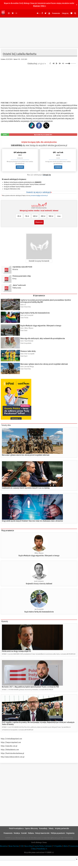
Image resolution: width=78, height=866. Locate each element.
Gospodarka (27, 343)
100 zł (35, 216)
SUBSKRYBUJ (16, 145)
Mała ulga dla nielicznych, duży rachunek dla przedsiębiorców (42, 338)
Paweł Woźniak (28, 341)
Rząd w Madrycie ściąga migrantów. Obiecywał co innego (40, 325)
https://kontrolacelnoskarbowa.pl (12, 753)
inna (58, 216)
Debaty (51, 828)
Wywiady (4, 621)
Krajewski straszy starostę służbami (39, 584)
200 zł (43, 216)
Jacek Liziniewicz (39, 581)
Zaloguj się (65, 13)
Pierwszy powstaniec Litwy (21, 276)
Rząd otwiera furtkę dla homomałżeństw (35, 313)
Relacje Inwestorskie (42, 833)
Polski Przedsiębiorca (16, 828)
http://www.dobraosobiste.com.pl (12, 757)
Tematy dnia (6, 425)
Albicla (65, 846)
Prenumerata (56, 13)
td (25, 305)
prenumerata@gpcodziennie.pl (39, 195)
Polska (26, 318)
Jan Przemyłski (28, 315)
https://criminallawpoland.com (11, 739)
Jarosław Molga (29, 367)
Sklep (34, 849)
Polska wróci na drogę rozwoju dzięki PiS (16, 651)
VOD (21, 846)
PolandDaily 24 (42, 849)
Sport (25, 356)
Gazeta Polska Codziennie (43, 846)
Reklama (31, 833)
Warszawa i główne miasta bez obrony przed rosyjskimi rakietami (44, 364)
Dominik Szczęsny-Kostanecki (39, 261)
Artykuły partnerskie (62, 828)
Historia (15, 269)
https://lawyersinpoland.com (11, 742)
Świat (25, 330)
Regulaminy (70, 833)
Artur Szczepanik (29, 354)
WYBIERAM (20, 167)
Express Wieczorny (31, 828)
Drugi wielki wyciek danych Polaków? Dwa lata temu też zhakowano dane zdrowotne (32, 521)
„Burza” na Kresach (19, 285)
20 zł (19, 216)
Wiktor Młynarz (28, 328)
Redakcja (17, 833)
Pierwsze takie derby (28, 351)
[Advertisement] (39, 32)
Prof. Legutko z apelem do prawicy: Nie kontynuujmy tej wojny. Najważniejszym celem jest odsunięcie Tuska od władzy (38, 723)
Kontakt (24, 833)
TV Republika (57, 846)
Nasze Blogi (29, 846)
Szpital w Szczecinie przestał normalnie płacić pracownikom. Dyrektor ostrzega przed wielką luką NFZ (45, 301)
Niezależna (3, 846)
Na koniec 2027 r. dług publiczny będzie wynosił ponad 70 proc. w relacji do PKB (30, 687)
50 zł (27, 216)
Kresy (14, 278)
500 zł (51, 216)
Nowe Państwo (14, 846)
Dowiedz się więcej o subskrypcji (39, 192)
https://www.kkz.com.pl (9, 746)
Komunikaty (43, 828)
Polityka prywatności (58, 833)
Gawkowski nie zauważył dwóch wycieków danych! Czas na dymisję (26, 488)
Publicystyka (16, 288)
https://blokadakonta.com (10, 750)
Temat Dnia (27, 307)
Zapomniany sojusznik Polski (22, 267)
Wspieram (39, 222)
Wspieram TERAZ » (39, 6)
